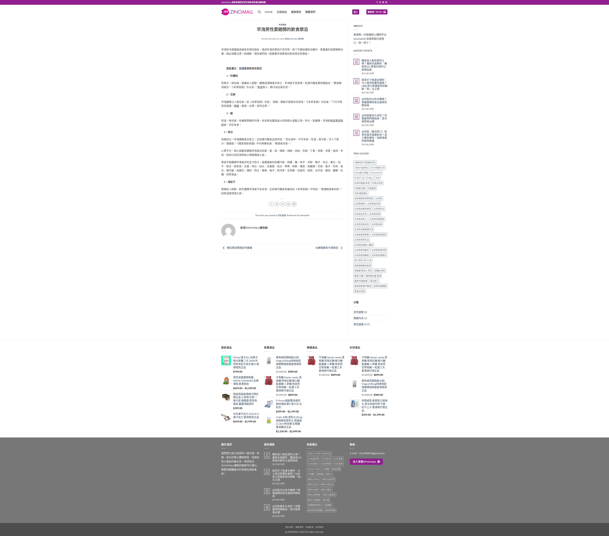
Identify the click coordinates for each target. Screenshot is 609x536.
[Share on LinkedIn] (294, 204)
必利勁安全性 (360, 214)
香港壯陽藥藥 (380, 286)
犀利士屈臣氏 (327, 484)
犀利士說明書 (314, 494)
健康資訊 (296, 11)
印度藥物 (372, 188)
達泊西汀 (374, 281)
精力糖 (326, 500)
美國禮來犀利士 (315, 505)
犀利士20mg (313, 479)
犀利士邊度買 (329, 494)
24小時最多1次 (378, 167)
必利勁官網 (375, 214)
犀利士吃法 (313, 484)
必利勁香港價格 (361, 234)
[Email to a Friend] (282, 204)
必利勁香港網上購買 (363, 245)
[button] (355, 12)
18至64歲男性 (361, 167)
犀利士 (329, 474)
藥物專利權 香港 (373, 276)
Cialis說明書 (325, 463)
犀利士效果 (313, 489)
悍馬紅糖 (336, 469)
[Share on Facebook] (271, 204)
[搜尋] (259, 11)
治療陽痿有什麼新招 (327, 247)
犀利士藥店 (326, 489)
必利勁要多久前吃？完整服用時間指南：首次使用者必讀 (374, 118)
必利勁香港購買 (361, 255)
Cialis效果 (312, 463)
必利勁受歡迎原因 (362, 208)
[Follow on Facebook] (377, 2)
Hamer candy (314, 469)
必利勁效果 (377, 224)
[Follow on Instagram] (380, 2)
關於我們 (289, 527)
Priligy (370, 178)
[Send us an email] (386, 2)
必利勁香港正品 (361, 239)
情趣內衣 (359, 318)
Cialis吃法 (326, 458)
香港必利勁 (359, 291)
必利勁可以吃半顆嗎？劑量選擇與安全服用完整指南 (374, 101)
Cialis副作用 (313, 458)
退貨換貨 (319, 527)
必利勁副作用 (374, 203)
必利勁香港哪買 (379, 234)
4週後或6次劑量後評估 (365, 162)
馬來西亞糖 (330, 510)
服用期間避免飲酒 (362, 265)
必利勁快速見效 (361, 224)
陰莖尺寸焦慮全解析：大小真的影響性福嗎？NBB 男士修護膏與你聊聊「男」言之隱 (374, 84)
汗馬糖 (311, 474)
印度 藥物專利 (360, 193)
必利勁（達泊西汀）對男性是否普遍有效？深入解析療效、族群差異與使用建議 (374, 136)
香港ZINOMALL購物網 (294, 39)
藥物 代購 (358, 276)
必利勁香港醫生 (379, 255)
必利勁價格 (359, 203)
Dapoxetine (376, 172)
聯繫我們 (310, 11)
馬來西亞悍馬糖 (315, 510)
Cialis (310, 453)
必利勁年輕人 (360, 219)
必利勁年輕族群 (377, 219)
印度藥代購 (359, 188)
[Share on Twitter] (276, 204)
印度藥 (367, 34)
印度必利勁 (377, 183)
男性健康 (282, 25)
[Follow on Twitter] (383, 2)
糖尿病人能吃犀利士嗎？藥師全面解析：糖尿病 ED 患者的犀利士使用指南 (374, 65)
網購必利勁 (380, 270)
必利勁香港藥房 (361, 250)
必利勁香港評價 (379, 250)
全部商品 (282, 11)
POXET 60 (359, 178)
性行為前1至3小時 (362, 260)
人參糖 (326, 469)
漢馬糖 (320, 474)
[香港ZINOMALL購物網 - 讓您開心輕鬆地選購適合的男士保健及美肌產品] (237, 11)
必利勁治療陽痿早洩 (363, 229)
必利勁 (379, 198)
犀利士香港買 (314, 500)
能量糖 (328, 505)
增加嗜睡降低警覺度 (363, 198)
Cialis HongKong (323, 453)
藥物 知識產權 (360, 281)
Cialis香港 (338, 463)
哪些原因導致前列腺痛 (239, 247)
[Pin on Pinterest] (288, 204)
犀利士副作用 (328, 479)
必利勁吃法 (379, 208)
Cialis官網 (338, 458)
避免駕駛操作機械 (362, 286)
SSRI (378, 178)
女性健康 (359, 312)
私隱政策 (309, 527)
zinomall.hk (360, 38)
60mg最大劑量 (361, 172)
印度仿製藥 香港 (361, 183)
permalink (304, 215)
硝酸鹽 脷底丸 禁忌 (363, 270)
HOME (269, 11)
